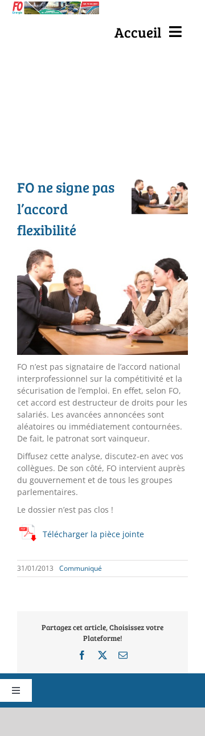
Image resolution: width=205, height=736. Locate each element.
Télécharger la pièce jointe (93, 534)
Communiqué (80, 568)
